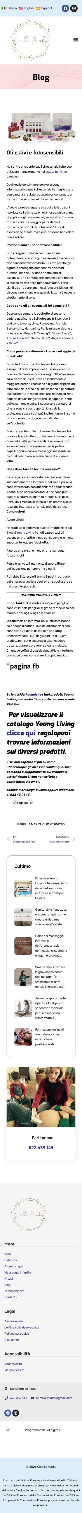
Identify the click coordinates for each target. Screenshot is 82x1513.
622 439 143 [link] (41, 1148)
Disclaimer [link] (11, 1340)
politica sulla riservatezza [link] (21, 1327)
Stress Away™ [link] (61, 333)
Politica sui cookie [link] (16, 1333)
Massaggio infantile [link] (17, 1272)
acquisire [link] (34, 694)
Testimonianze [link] (14, 1291)
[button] (75, 40)
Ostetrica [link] (10, 1260)
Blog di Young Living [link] (21, 533)
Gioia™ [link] (13, 343)
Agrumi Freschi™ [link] (18, 338)
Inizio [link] (8, 1254)
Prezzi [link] (8, 1279)
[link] (8, 8)
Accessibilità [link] (13, 1364)
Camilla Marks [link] (46, 1467)
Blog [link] (7, 1285)
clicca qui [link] (22, 733)
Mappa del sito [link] (14, 1370)
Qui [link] (16, 704)
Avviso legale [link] (13, 1321)
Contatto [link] (10, 1297)
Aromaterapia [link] (13, 1266)
